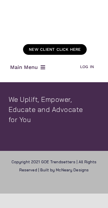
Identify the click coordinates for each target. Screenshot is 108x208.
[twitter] (49, 184)
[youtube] (69, 184)
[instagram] (59, 184)
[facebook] (38, 184)
